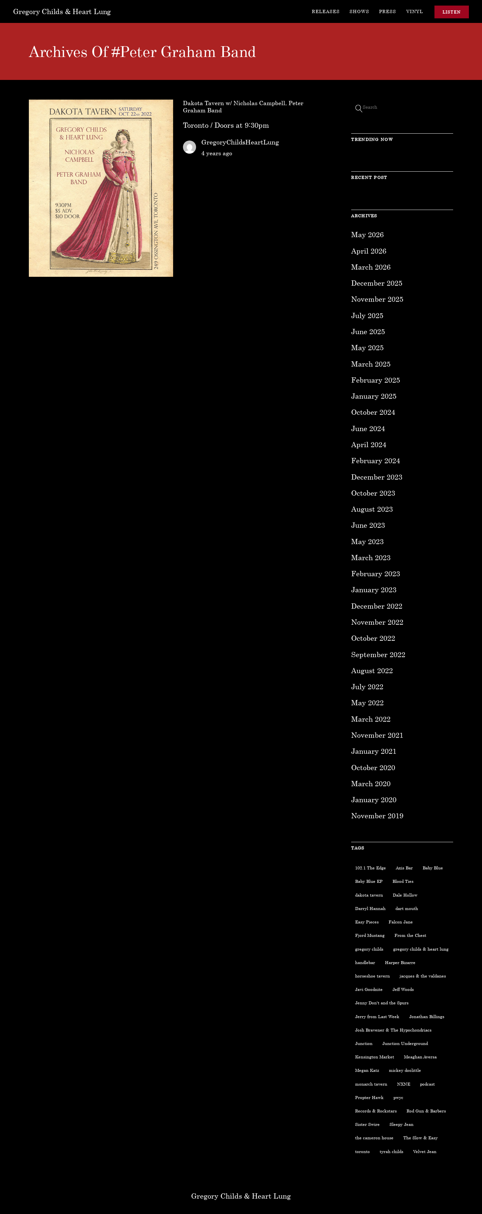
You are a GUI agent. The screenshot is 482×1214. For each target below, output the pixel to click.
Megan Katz (367, 1070)
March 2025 (371, 363)
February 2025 (375, 379)
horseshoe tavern (372, 975)
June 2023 (368, 525)
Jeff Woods (403, 989)
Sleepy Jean (401, 1124)
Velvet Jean (424, 1151)
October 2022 (373, 638)
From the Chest (410, 935)
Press (387, 11)
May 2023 (367, 541)
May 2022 (367, 702)
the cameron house (374, 1137)
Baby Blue (433, 867)
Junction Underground (405, 1043)
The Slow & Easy (420, 1137)
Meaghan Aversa (420, 1056)
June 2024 (368, 428)
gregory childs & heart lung (421, 949)
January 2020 (373, 799)
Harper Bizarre (400, 962)
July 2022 (367, 686)
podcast (427, 1084)
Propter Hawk (369, 1097)
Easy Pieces (367, 921)
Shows (359, 11)
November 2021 (377, 734)
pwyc (398, 1097)
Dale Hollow (405, 895)
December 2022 (376, 605)
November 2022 (377, 621)
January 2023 (373, 589)
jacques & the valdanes (423, 975)
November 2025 (377, 298)
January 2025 (373, 395)
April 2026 (368, 250)
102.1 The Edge (370, 867)
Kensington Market (374, 1056)
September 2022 (378, 654)
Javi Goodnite (369, 989)
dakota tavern (369, 895)
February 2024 (375, 460)
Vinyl (414, 11)
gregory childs (369, 949)
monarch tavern (371, 1084)
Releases (326, 11)
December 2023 (376, 476)
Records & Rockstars (376, 1110)
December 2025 (376, 282)
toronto (362, 1151)
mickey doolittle (405, 1070)
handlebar (365, 962)
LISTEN (452, 11)
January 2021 (373, 751)
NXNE (403, 1084)
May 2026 (367, 234)
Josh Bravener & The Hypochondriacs (393, 1030)
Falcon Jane (401, 921)
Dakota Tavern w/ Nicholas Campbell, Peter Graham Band (243, 106)
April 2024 (368, 444)
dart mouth (406, 908)
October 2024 (373, 412)
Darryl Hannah (370, 908)
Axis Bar (404, 867)
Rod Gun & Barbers (426, 1110)
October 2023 (373, 492)
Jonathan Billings (426, 1016)
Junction (363, 1043)
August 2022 (372, 670)
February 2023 (375, 573)
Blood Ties (402, 881)
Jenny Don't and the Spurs (382, 1002)
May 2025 (367, 347)
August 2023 (372, 508)
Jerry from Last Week (377, 1016)
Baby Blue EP (369, 881)
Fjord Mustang (370, 935)
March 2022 (371, 718)
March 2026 (371, 266)
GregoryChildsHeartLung (240, 142)
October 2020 (373, 767)
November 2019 (377, 815)
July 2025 (367, 315)
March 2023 (371, 557)
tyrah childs (391, 1151)
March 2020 (371, 783)
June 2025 (368, 331)
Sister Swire (367, 1124)
